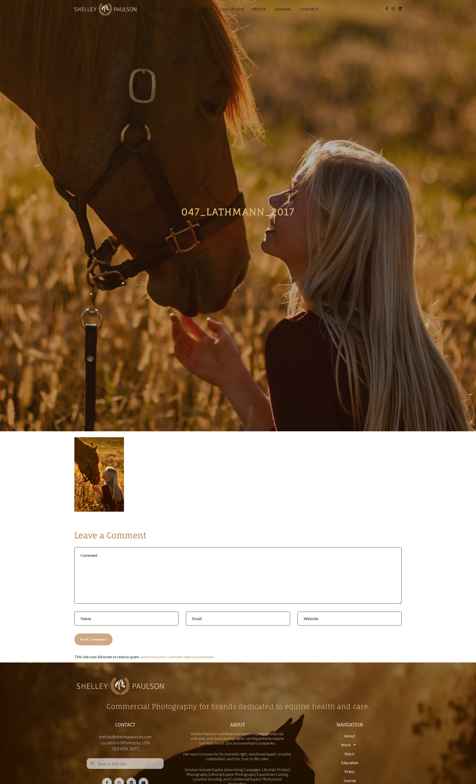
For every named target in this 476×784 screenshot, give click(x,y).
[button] (349, 744)
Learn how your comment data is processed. (177, 656)
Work (185, 9)
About (164, 9)
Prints (259, 9)
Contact (309, 9)
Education (232, 9)
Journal (283, 9)
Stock (205, 9)
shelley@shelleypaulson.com (125, 736)
